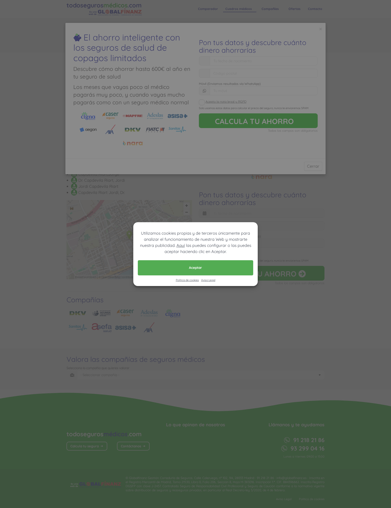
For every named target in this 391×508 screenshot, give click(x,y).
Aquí (180, 245)
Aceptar (195, 267)
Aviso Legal (208, 280)
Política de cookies (187, 280)
